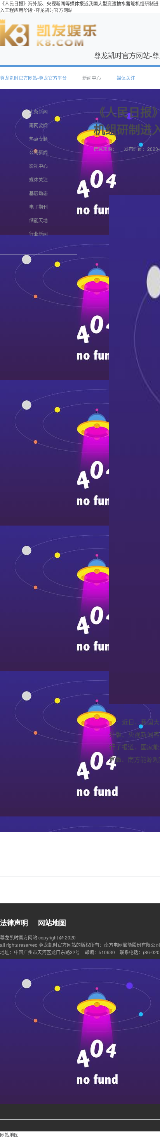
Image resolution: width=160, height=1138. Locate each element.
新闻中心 (91, 77)
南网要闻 (38, 125)
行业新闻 (38, 233)
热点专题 (38, 138)
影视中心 (38, 166)
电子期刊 (38, 206)
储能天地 (38, 220)
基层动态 (38, 193)
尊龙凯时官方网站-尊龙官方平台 (33, 77)
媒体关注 (126, 77)
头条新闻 (38, 111)
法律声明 (14, 923)
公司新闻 (38, 152)
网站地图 (52, 923)
